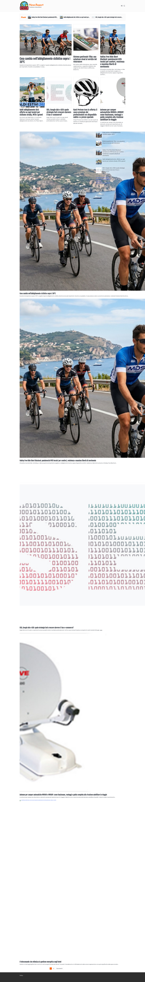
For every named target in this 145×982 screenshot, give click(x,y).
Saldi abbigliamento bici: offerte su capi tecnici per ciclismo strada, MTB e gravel (31, 112)
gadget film (99, 181)
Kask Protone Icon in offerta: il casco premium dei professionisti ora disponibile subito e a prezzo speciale (85, 113)
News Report (36, 5)
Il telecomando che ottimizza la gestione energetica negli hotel (40, 962)
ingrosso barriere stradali (103, 183)
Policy (21, 975)
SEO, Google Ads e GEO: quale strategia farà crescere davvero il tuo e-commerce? (59, 112)
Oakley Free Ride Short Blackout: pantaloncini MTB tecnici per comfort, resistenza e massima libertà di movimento (108, 17)
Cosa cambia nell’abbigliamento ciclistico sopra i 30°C (45, 17)
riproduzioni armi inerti (102, 177)
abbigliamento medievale (103, 179)
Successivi (59, 968)
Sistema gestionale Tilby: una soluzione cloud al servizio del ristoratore (75, 17)
